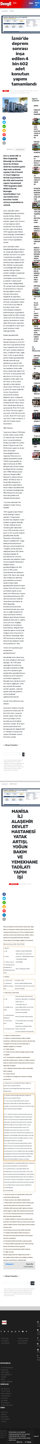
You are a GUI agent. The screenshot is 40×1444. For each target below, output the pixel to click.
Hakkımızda (4, 1338)
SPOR (3, 1379)
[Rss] (20, 1331)
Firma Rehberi (5, 1403)
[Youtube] (12, 1331)
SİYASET (4, 1377)
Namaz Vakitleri (6, 1393)
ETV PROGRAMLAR (18, 4)
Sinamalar (4, 1398)
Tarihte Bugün (5, 1396)
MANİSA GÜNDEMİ (6, 1382)
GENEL (12, 11)
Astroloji (3, 1421)
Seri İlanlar (4, 1400)
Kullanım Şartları (23, 1338)
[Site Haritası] (23, 1331)
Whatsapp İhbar (23, 1341)
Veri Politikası (5, 1343)
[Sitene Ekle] (27, 1331)
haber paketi (4, 1439)
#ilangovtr (9, 1264)
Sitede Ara (4, 1412)
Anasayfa (5, 11)
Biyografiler (5, 1417)
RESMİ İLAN (13, 784)
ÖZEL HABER (5, 1372)
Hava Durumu (5, 1389)
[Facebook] (2, 1331)
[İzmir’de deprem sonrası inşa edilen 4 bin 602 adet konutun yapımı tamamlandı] (14, 105)
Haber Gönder (22, 1343)
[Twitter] (5, 1331)
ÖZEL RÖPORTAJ (6, 1375)
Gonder (24, 754)
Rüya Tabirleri (5, 1419)
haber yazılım (4, 1441)
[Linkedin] (16, 1331)
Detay (20, 1442)
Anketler (3, 1414)
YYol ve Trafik (5, 1391)
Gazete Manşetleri (7, 1405)
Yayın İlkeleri (5, 1341)
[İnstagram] (9, 1331)
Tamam (28, 1442)
